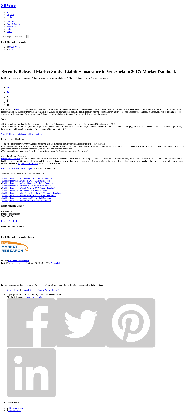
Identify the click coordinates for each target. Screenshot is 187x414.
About (9, 31)
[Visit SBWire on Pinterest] (131, 347)
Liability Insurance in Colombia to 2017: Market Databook (27, 183)
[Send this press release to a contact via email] (8, 87)
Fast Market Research (10, 158)
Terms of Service (28, 290)
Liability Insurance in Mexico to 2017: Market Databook (26, 200)
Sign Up (10, 14)
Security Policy (13, 290)
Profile (16, 221)
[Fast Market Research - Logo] (14, 251)
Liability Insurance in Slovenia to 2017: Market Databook (27, 178)
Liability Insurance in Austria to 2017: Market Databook (26, 198)
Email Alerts (14, 47)
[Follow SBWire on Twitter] (81, 347)
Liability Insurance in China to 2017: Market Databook (26, 181)
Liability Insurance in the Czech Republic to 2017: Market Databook (32, 193)
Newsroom (11, 26)
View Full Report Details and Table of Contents (21, 134)
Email (3, 221)
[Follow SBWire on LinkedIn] (31, 397)
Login (9, 17)
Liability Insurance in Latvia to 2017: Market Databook (26, 190)
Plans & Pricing (13, 24)
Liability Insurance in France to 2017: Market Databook (26, 186)
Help (9, 29)
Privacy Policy (43, 290)
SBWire (8, 5)
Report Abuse (57, 290)
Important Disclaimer (35, 297)
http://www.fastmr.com (28, 163)
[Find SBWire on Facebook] (31, 347)
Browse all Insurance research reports (17, 168)
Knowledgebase (16, 408)
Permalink (55, 263)
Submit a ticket (14, 410)
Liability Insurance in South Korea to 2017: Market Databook (29, 195)
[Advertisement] (93, 59)
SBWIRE (19, 109)
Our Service (12, 22)
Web (10, 221)
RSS (11, 49)
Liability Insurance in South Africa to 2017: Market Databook (29, 188)
